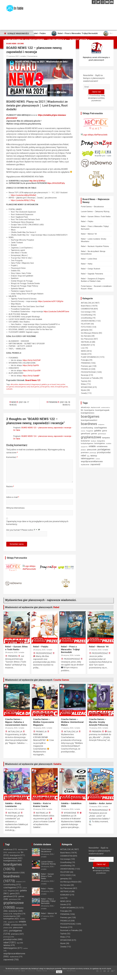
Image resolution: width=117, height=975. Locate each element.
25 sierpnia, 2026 (11, 809)
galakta (44, 384)
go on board (51, 384)
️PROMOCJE (86, 369)
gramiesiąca (102, 434)
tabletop (93, 456)
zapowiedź (95, 464)
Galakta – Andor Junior (100, 803)
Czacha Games (61, 680)
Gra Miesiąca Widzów (89, 333)
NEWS (83, 351)
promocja (93, 452)
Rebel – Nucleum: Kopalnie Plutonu (95, 246)
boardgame (89, 410)
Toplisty (84, 381)
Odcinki (20, 44)
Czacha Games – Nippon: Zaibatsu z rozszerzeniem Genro (16, 722)
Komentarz (12, 457)
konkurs (93, 441)
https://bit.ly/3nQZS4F (32, 360)
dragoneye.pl (36, 384)
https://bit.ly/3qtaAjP (31, 376)
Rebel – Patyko (87, 221)
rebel (52, 387)
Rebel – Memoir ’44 (97, 33)
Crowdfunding (86, 315)
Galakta (57, 764)
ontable (23, 56)
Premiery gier (86, 366)
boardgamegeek (102, 410)
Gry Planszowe (87, 339)
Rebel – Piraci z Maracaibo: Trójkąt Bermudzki (57, 33)
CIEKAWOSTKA (87, 309)
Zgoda (59, 972)
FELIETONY (85, 324)
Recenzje (84, 375)
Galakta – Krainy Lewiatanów (13, 805)
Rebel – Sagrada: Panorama (92, 274)
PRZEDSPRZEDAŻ (88, 372)
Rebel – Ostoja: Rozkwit (90, 269)
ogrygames (84, 446)
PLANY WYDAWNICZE (90, 357)
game (104, 431)
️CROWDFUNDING (88, 321)
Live (82, 348)
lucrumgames (99, 443)
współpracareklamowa (92, 461)
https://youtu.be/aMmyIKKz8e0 (23, 195)
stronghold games (61, 387)
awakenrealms (105, 407)
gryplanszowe (91, 437)
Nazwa (10, 486)
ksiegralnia (101, 441)
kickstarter (85, 441)
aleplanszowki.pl (25, 384)
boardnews (89, 424)
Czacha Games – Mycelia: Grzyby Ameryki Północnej (98, 722)
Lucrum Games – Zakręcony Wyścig (95, 211)
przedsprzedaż (104, 452)
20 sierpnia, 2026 (39, 809)
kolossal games (20, 387)
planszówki (92, 449)
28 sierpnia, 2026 (11, 652)
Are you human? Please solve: (20, 530)
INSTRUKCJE (86, 342)
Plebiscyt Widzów (78, 39)
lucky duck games (33, 387)
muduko (108, 443)
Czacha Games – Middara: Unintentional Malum (72, 722)
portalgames (104, 449)
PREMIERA (85, 363)
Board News (11, 44)
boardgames (90, 416)
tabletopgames (87, 458)
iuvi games (10, 387)
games (94, 433)
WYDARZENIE (86, 387)
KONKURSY (85, 345)
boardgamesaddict (89, 420)
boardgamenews (87, 413)
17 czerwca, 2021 (12, 56)
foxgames (89, 431)
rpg (88, 456)
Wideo (83, 384)
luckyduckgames (87, 443)
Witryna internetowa (15, 508)
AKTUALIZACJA (87, 303)
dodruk (83, 431)
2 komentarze (32, 56)
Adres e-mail (12, 497)
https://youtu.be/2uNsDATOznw (56, 311)
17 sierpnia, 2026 (67, 728)
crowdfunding (86, 318)
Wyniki (83, 390)
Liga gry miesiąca (55, 39)
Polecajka (85, 360)
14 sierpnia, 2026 (95, 728)
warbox (98, 459)
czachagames (100, 427)
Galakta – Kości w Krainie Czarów (42, 805)
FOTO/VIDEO (86, 327)
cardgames (101, 424)
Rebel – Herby (86, 264)
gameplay (85, 330)
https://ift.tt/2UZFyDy (56, 183)
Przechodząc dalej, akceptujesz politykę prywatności (96, 98)
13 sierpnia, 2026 (95, 806)
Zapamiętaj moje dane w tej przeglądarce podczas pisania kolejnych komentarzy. (37, 522)
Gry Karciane (86, 336)
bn (82, 410)
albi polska (14, 384)
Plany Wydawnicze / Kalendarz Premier (24, 39)
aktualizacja (85, 407)
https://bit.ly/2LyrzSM (31, 370)
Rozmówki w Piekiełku (90, 378)
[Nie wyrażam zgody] (114, 970)
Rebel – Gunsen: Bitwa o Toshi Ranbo (96, 216)
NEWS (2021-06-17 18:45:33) (19, 403)
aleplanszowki (95, 407)
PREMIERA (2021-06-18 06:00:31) (59, 403)
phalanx (83, 450)
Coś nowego (86, 312)
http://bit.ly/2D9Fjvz (37, 181)
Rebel (56, 607)
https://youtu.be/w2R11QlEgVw (50, 301)
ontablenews (102, 446)
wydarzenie (85, 464)
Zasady (84, 393)
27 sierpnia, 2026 (95, 650)
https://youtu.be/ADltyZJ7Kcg (23, 200)
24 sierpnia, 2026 (11, 728)
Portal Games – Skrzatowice (92, 207)
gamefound (85, 433)
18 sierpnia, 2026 (39, 728)
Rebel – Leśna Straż (89, 259)
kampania (106, 438)
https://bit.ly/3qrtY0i (31, 365)
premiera (85, 452)
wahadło (9, 389)
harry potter (61, 384)
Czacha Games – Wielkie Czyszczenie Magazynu (43, 722)
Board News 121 (33, 380)
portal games (45, 387)
